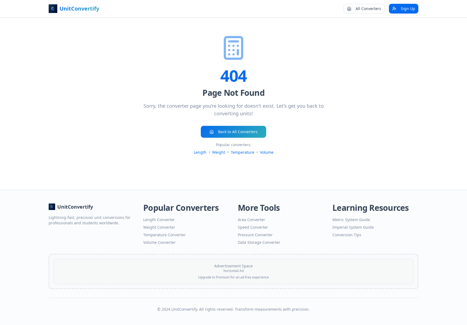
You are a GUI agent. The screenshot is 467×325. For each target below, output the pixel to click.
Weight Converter (159, 227)
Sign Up (408, 8)
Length (200, 152)
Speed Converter (253, 227)
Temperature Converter (164, 234)
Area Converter (251, 219)
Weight (218, 152)
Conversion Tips (346, 234)
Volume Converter (159, 242)
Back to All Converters (238, 131)
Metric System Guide (351, 219)
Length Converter (159, 219)
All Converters (368, 8)
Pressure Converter (255, 234)
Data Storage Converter (259, 242)
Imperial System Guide (353, 227)
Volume (266, 152)
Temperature (242, 152)
